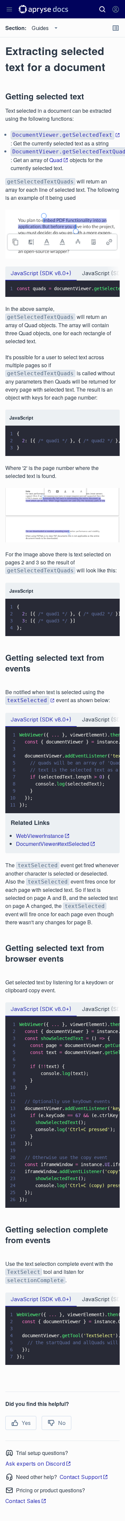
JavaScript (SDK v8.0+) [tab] (41, 273)
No (62, 1423)
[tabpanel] (62, 289)
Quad (55, 160)
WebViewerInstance (40, 836)
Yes (26, 1423)
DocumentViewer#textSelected (52, 844)
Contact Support (81, 1477)
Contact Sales (22, 1501)
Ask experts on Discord (35, 1463)
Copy (105, 285)
